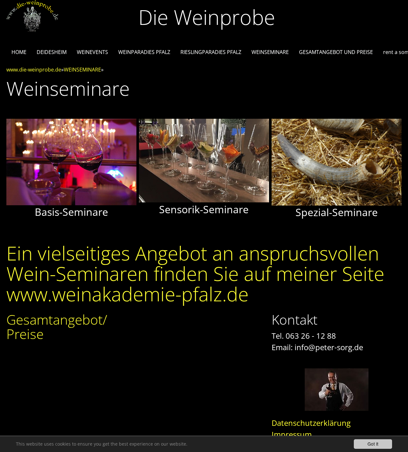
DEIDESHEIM (52, 52)
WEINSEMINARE (270, 52)
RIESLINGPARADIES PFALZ (210, 52)
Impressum (292, 434)
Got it (373, 444)
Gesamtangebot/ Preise (56, 326)
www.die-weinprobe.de (33, 69)
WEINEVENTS (92, 52)
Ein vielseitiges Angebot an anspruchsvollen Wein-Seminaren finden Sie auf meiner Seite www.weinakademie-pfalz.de (195, 273)
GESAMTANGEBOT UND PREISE (336, 52)
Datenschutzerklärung (311, 423)
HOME (18, 52)
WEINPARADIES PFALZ (144, 52)
